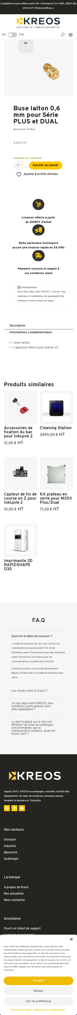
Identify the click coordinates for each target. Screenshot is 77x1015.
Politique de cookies (20, 1009)
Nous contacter (14, 900)
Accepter (38, 981)
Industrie (10, 846)
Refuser (38, 991)
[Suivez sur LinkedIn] (7, 808)
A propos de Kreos (16, 887)
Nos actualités (14, 894)
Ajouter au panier (46, 165)
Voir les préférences (38, 1001)
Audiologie (11, 859)
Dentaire (10, 840)
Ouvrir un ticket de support (22, 929)
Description (17, 326)
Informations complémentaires (31, 332)
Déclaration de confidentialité (49, 1009)
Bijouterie (10, 852)
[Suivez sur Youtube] (22, 808)
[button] (71, 939)
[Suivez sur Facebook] (14, 808)
